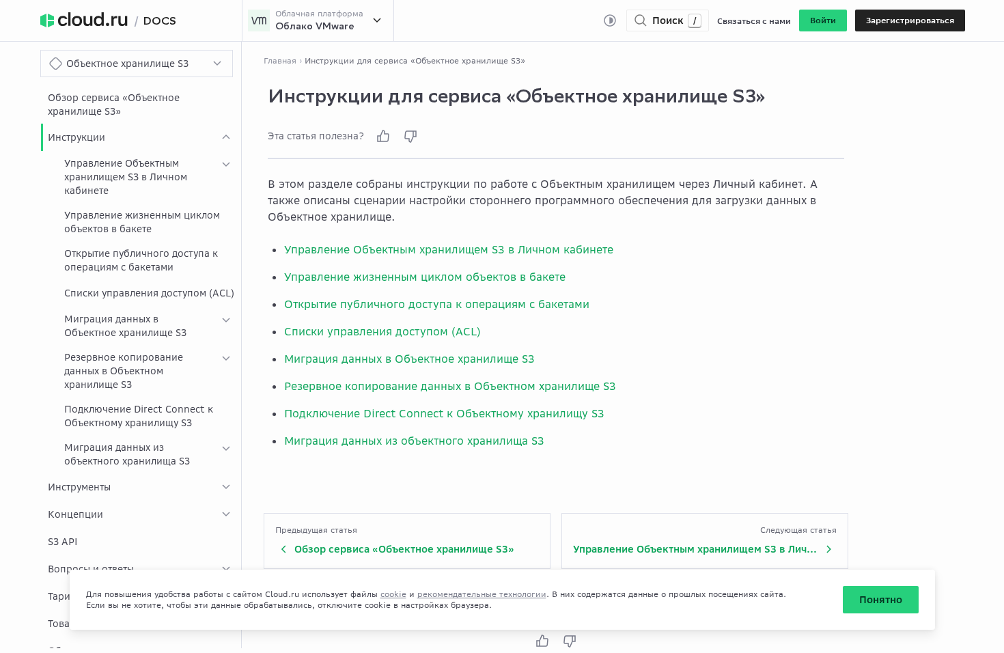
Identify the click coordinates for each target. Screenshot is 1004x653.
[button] (823, 20)
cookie (393, 594)
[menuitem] (141, 104)
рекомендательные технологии (481, 594)
